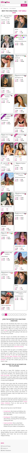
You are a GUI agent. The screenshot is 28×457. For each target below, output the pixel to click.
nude (5, 330)
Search (24, 5)
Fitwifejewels (7, 417)
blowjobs (3, 359)
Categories (5, 8)
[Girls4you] (5, 2)
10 (25, 314)
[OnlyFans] (1, 8)
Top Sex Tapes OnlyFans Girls (13, 356)
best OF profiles (5, 375)
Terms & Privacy (6, 446)
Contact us (5, 448)
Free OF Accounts (18, 346)
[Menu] (25, 2)
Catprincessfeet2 (8, 423)
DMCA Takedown (6, 450)
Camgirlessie (7, 411)
